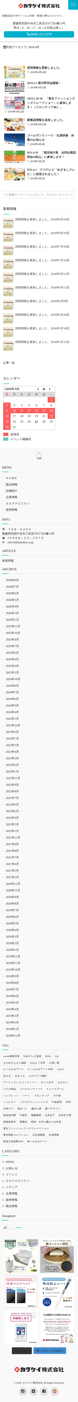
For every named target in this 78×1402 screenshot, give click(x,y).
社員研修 (54, 1134)
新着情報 (8, 560)
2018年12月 (13, 1035)
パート (26, 1095)
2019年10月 (13, 969)
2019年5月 (12, 1002)
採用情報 (11, 509)
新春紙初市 (9, 1121)
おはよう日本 (37, 1062)
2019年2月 (12, 1022)
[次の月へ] (51, 389)
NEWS (10, 1162)
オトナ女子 (47, 1082)
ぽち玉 (7, 1075)
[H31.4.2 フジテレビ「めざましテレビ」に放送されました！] (14, 174)
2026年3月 (12, 613)
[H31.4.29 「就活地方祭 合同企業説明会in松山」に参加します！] (14, 157)
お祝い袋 (54, 1062)
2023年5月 (12, 745)
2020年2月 (12, 943)
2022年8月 (12, 791)
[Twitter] (33, 1391)
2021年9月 (12, 844)
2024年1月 (12, 718)
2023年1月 (12, 771)
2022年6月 (12, 804)
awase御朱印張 (11, 1056)
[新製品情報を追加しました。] (14, 124)
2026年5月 (12, 600)
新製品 (23, 1121)
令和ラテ (8, 1108)
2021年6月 (12, 864)
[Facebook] (44, 1391)
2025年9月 (12, 639)
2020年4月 (12, 930)
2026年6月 (12, 593)
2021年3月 (12, 870)
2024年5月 (12, 705)
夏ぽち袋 (36, 1108)
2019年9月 (12, 976)
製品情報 (11, 484)
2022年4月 (12, 818)
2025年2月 (12, 672)
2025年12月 (13, 626)
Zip (56, 1056)
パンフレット (11, 1095)
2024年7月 (12, 692)
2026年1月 (12, 619)
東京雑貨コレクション (16, 1134)
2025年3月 (12, 666)
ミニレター (9, 1102)
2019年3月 (12, 1016)
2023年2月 (12, 765)
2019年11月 (13, 963)
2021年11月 (13, 837)
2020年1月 (12, 950)
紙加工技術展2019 (13, 1141)
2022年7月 (12, 798)
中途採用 (57, 1102)
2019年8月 (12, 983)
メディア (12, 1187)
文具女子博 (65, 1115)
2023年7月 (12, 738)
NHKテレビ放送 (32, 1056)
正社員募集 (38, 1134)
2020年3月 (12, 936)
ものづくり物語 (38, 1075)
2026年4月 (12, 606)
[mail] (55, 1391)
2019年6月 (12, 996)
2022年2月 (12, 824)
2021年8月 (12, 851)
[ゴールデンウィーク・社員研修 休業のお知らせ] (14, 139)
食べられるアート (37, 1141)
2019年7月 (12, 989)
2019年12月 (13, 956)
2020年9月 (12, 897)
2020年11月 (13, 890)
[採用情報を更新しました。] (14, 72)
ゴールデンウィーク (31, 1089)
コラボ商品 (9, 1089)
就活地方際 (9, 1115)
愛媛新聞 (36, 1115)
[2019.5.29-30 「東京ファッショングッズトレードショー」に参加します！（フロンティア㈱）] (14, 103)
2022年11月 (13, 778)
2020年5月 (12, 923)
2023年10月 (13, 725)
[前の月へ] (36, 389)
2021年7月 (12, 857)
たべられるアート (13, 1069)
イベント (12, 1174)
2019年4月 (12, 1009)
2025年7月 (12, 646)
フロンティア (41, 1095)
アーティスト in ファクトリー (20, 1082)
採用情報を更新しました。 (44, 68)
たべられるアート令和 (40, 1069)
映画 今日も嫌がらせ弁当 (46, 1121)
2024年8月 (12, 685)
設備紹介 (11, 491)
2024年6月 (12, 699)
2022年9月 (12, 785)
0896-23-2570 (41, 34)
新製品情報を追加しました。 (46, 120)
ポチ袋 (57, 1095)
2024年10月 (13, 679)
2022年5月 (12, 811)
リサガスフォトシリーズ (34, 1102)
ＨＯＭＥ (11, 478)
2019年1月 (12, 1029)
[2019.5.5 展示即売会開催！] (14, 87)
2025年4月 (12, 659)
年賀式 (23, 1115)
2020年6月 (12, 917)
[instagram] (23, 1391)
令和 (68, 1102)
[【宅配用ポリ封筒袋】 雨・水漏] (21, 1256)
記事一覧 (9, 363)
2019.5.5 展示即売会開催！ (44, 83)
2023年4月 (12, 752)
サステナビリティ (18, 503)
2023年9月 (12, 732)
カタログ (62, 1082)
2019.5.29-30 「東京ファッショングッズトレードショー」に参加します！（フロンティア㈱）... (51, 103)
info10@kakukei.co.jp (20, 542)
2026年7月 (12, 586)
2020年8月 (12, 903)
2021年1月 (12, 877)
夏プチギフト (52, 1108)
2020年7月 (12, 910)
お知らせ (12, 1168)
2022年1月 (12, 831)
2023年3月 (12, 758)
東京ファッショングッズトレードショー (26, 1128)
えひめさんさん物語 (14, 1062)
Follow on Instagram (52, 1350)
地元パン (22, 1108)
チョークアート (55, 1089)
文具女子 (50, 1115)
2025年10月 (13, 633)
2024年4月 (12, 712)
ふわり (60, 1069)
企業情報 (11, 497)
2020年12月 (13, 884)
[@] (14, 1230)
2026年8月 (12, 580)
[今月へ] (44, 389)
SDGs (48, 1056)
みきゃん (20, 1075)
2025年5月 (12, 652)
